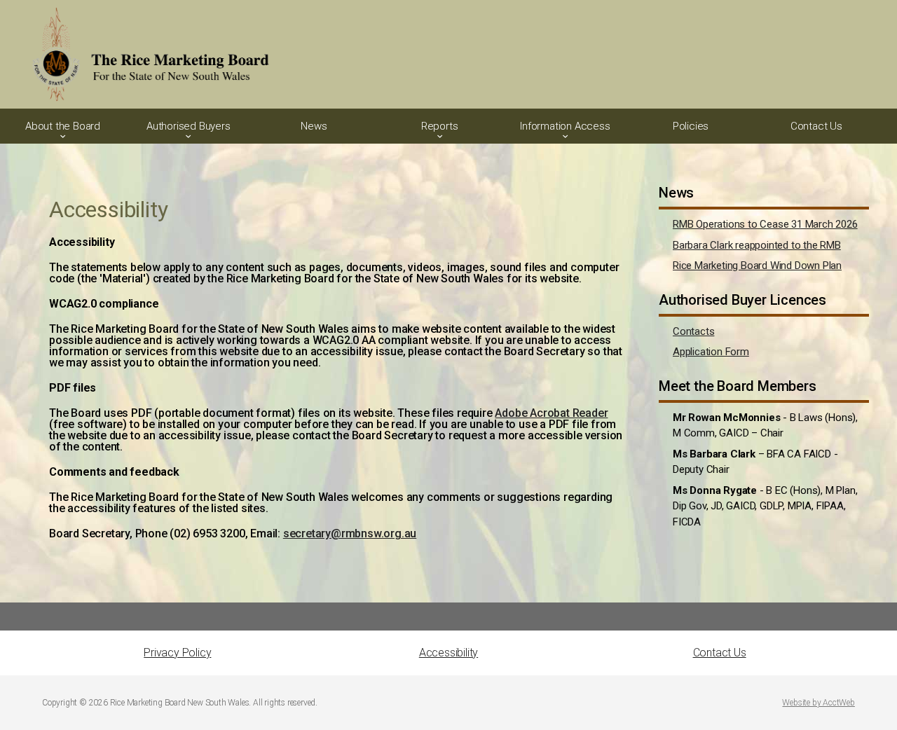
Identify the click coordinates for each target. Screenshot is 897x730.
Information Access (565, 126)
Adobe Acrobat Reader (551, 413)
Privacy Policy (177, 652)
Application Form (711, 351)
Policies (690, 126)
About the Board (62, 126)
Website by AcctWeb (818, 703)
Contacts (693, 331)
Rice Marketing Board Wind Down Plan (757, 265)
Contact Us (816, 126)
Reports (439, 126)
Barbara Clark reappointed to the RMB (757, 245)
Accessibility (448, 652)
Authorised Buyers (188, 126)
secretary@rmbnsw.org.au (349, 533)
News (314, 126)
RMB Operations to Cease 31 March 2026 (765, 224)
